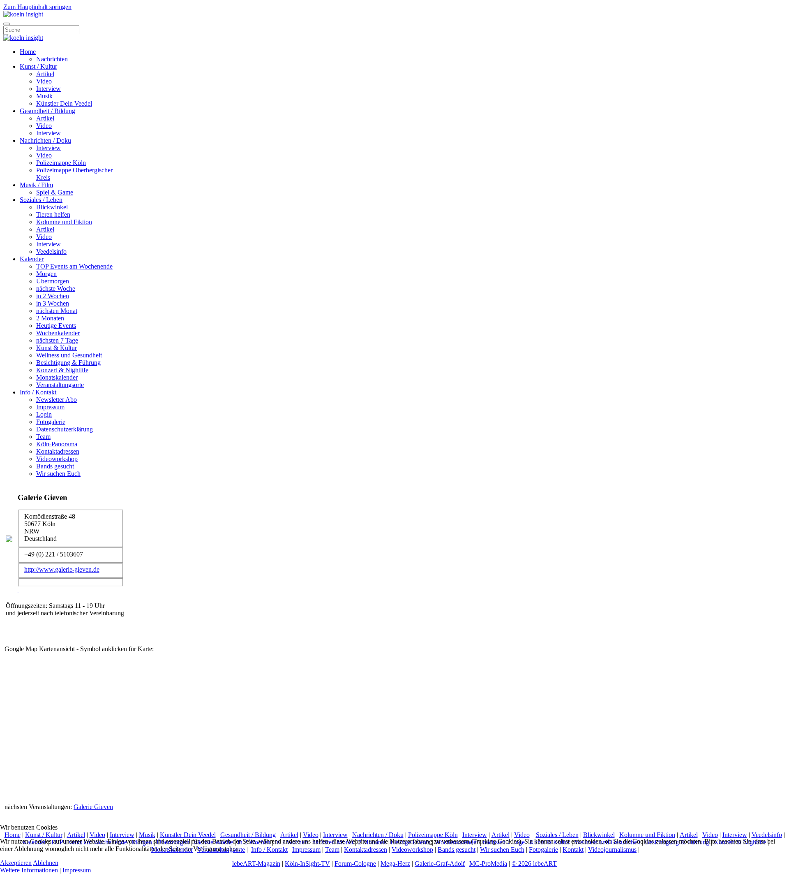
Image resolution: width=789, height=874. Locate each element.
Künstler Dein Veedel (64, 103)
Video (44, 81)
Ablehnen (45, 862)
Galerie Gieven (93, 806)
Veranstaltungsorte (60, 384)
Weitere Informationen (29, 870)
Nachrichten (52, 59)
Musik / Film (36, 184)
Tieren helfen (53, 214)
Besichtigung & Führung (68, 362)
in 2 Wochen (52, 295)
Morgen (46, 273)
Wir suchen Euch (58, 473)
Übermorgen (52, 281)
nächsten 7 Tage (57, 340)
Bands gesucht (55, 466)
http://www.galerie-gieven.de (61, 569)
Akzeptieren (16, 862)
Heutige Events (56, 325)
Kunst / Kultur (38, 66)
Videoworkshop (57, 458)
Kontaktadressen (57, 451)
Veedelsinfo (51, 251)
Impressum (50, 406)
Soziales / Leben (41, 199)
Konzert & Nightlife (62, 369)
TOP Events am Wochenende (74, 266)
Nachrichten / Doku (45, 140)
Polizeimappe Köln (61, 162)
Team (43, 436)
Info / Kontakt (38, 392)
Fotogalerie (50, 421)
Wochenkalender (58, 332)
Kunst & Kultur (56, 347)
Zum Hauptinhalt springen (37, 6)
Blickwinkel (52, 207)
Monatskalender (57, 377)
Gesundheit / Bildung (47, 110)
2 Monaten (50, 318)
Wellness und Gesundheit (69, 355)
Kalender (32, 258)
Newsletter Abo (56, 399)
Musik (44, 96)
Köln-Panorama (56, 443)
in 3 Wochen (52, 303)
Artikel (45, 73)
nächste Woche (55, 288)
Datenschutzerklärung (64, 429)
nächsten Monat (56, 310)
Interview (48, 88)
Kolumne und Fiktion (64, 221)
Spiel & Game (54, 192)
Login (44, 414)
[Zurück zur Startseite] (23, 14)
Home (28, 51)
